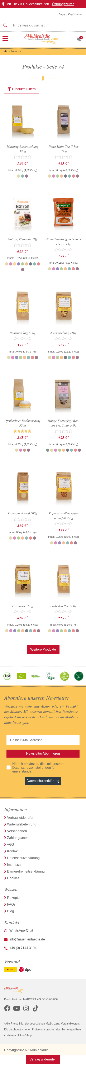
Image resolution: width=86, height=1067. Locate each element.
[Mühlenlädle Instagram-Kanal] (26, 1008)
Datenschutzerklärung (43, 781)
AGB (10, 844)
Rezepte (13, 897)
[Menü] (5, 39)
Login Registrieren (70, 14)
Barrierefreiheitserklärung (26, 871)
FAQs (11, 904)
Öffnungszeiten (63, 4)
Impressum (15, 864)
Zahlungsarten (18, 838)
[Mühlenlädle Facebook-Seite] (7, 1008)
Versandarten (17, 831)
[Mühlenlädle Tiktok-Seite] (35, 1008)
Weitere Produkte (43, 649)
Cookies (13, 878)
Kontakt (12, 851)
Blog (10, 911)
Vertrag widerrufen (20, 817)
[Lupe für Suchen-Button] (5, 24)
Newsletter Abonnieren (43, 753)
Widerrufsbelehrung (21, 824)
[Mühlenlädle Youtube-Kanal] (17, 1008)
